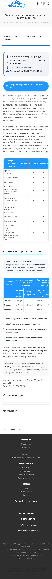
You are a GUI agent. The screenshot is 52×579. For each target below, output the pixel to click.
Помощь (26, 467)
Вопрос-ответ (26, 491)
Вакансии (26, 451)
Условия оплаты (26, 471)
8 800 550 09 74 (28, 519)
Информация (26, 463)
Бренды (26, 495)
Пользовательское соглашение (26, 457)
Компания (26, 439)
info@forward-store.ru (28, 525)
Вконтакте (25, 506)
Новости (26, 447)
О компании (26, 444)
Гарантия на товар (26, 478)
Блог (26, 488)
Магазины (26, 454)
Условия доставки (26, 474)
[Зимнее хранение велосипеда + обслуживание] (26, 418)
